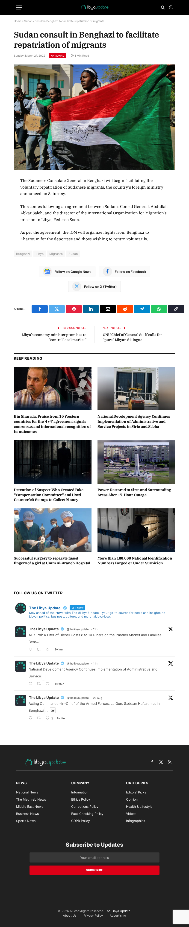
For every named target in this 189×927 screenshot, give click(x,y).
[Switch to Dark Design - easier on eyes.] (170, 7)
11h (95, 629)
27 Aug (97, 698)
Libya (40, 254)
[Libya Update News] (94, 7)
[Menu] (19, 7)
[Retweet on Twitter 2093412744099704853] (40, 650)
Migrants (56, 254)
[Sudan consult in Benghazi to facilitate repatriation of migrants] (94, 117)
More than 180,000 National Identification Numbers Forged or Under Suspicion (134, 561)
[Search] (163, 7)
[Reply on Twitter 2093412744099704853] (31, 650)
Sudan (73, 254)
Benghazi (23, 254)
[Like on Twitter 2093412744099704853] (48, 650)
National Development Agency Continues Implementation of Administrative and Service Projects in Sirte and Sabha (133, 421)
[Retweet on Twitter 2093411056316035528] (40, 684)
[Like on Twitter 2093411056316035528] (48, 684)
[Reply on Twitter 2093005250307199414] (31, 718)
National (57, 55)
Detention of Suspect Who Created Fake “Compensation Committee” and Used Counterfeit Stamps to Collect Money (48, 494)
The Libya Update (44, 629)
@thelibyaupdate (78, 629)
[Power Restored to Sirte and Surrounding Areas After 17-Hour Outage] (136, 462)
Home (17, 21)
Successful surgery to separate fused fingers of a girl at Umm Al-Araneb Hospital (52, 561)
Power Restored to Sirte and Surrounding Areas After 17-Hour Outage (134, 492)
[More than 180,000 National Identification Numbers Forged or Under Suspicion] (136, 530)
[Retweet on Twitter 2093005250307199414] (40, 718)
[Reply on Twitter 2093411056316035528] (31, 684)
